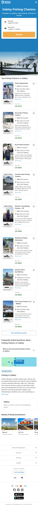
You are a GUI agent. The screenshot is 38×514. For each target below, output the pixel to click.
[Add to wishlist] (33, 83)
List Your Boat (19, 472)
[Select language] (22, 478)
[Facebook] (14, 490)
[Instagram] (22, 490)
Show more (18, 99)
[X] (18, 490)
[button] (19, 28)
